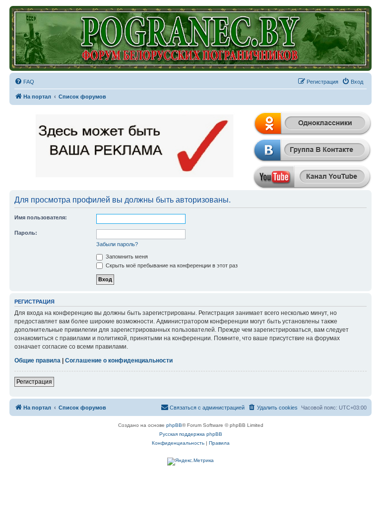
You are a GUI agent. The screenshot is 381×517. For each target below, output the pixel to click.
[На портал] (190, 38)
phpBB (174, 425)
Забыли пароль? (117, 244)
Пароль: (25, 233)
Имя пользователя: (40, 217)
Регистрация (34, 381)
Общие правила (37, 360)
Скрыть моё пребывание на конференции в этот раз (171, 265)
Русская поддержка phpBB (190, 434)
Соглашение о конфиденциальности (119, 360)
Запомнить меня (126, 256)
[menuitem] (24, 82)
